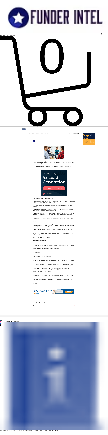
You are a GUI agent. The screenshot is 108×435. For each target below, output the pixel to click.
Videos (42, 133)
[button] (1, 35)
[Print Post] (44, 302)
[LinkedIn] (54, 320)
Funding (33, 133)
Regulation (46, 133)
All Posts (29, 133)
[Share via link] (42, 302)
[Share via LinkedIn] (39, 302)
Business (37, 133)
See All (79, 311)
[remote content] (54, 183)
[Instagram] (54, 322)
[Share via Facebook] (33, 302)
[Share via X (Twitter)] (36, 302)
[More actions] (74, 141)
